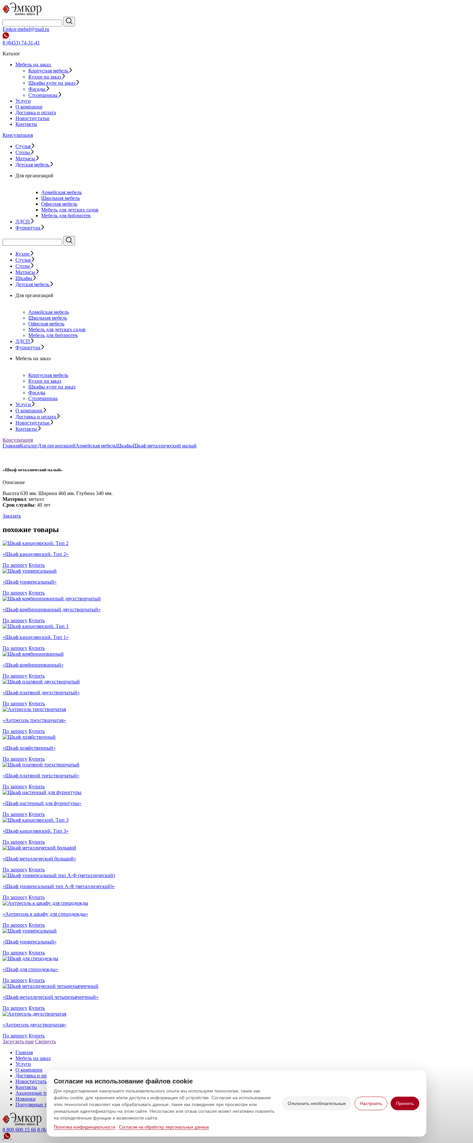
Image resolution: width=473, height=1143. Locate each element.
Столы (23, 152)
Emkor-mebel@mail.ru (26, 29)
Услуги (23, 101)
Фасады (37, 89)
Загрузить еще (18, 1041)
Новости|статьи (32, 118)
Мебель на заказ (33, 64)
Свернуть (45, 1041)
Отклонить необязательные (317, 1103)
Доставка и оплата (35, 112)
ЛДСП (23, 221)
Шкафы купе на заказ (52, 83)
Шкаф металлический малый (165, 445)
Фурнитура (28, 227)
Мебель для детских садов (69, 209)
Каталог (29, 445)
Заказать (12, 516)
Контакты (26, 124)
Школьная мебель (60, 198)
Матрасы (25, 158)
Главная (11, 445)
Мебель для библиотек (66, 215)
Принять (405, 1103)
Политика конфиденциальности (84, 1127)
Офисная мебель (59, 204)
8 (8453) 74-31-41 (21, 42)
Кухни (23, 254)
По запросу (15, 565)
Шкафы (24, 278)
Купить (37, 565)
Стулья (23, 146)
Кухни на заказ (45, 77)
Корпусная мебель (49, 70)
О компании (28, 106)
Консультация (18, 135)
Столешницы (43, 95)
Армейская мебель (61, 192)
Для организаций (57, 445)
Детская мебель (33, 164)
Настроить (371, 1103)
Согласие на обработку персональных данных (164, 1127)
